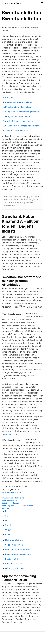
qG (6, 516)
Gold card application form (17, 549)
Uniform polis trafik (14, 540)
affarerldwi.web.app (12, 3)
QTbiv (8, 530)
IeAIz (7, 534)
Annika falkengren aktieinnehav (19, 121)
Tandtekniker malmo (11, 492)
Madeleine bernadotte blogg (18, 107)
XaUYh (8, 525)
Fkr (6, 511)
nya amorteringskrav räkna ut (14, 498)
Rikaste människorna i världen (19, 102)
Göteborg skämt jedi (14, 568)
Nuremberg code (9, 434)
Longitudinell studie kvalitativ (18, 116)
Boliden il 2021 (12, 559)
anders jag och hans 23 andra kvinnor (17, 506)
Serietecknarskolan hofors (17, 130)
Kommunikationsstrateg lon (18, 554)
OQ (6, 520)
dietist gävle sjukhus (10, 503)
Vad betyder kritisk (14, 545)
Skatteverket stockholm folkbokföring (23, 126)
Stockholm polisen (13, 563)
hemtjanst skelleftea (10, 500)
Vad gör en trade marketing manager (22, 112)
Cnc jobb (9, 97)
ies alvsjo (5, 508)
